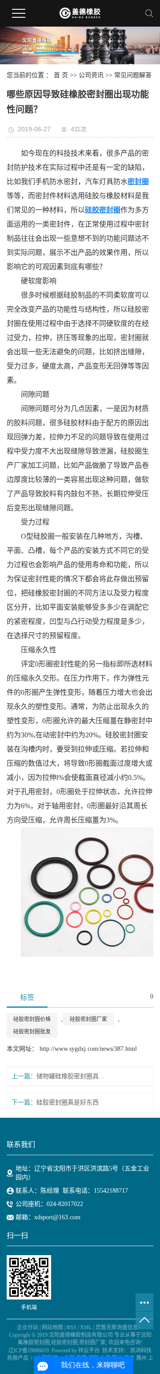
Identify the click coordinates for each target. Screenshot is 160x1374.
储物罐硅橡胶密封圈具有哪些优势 (70, 1076)
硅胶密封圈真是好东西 (67, 1102)
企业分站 (27, 1327)
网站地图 (52, 1327)
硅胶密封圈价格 (32, 1019)
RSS (71, 1327)
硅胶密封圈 (64, 1342)
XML (86, 1327)
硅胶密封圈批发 (32, 1032)
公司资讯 (91, 75)
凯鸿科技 (141, 1350)
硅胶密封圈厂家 (88, 1019)
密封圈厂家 (92, 1342)
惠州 (141, 1358)
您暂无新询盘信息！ (120, 1327)
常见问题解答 (133, 75)
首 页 (61, 75)
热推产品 (17, 1358)
